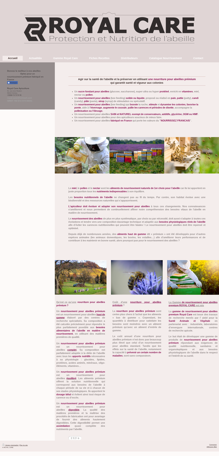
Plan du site (24, 445)
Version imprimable (12, 445)
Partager (13, 83)
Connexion (213, 444)
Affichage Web (212, 447)
